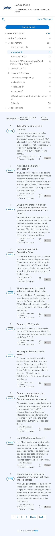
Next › (33, 517)
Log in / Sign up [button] (44, 19)
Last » (42, 517)
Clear (48, 33)
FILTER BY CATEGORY (15, 33)
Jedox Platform (22, 197)
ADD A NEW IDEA (28, 27)
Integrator (31, 159)
